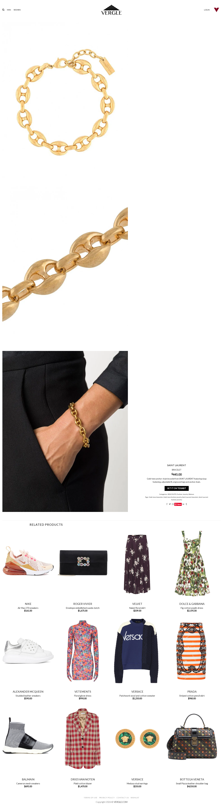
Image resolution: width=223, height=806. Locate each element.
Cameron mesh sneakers (28, 783)
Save (179, 504)
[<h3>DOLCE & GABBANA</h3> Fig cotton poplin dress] (192, 563)
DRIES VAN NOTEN (83, 779)
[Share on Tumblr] (186, 504)
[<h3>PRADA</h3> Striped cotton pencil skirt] (192, 651)
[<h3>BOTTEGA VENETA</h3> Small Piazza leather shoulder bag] (192, 739)
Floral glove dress (82, 695)
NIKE (28, 603)
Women (191, 494)
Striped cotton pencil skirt (192, 695)
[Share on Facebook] (167, 504)
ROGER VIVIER (82, 603)
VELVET (137, 603)
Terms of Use (90, 797)
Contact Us (123, 797)
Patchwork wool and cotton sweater (137, 695)
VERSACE (137, 691)
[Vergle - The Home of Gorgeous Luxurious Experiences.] (111, 10)
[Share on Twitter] (170, 504)
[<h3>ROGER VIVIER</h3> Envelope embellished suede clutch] (82, 563)
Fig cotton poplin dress (192, 608)
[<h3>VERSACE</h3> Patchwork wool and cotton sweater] (137, 651)
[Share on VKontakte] (183, 504)
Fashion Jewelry (182, 494)
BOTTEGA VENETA (192, 779)
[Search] (3, 9)
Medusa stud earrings (137, 783)
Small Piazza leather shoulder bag (192, 783)
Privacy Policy (107, 797)
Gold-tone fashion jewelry (172, 497)
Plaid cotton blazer (83, 783)
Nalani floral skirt (137, 608)
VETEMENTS (82, 691)
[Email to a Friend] (173, 504)
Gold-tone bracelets (156, 497)
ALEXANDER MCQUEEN (28, 691)
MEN (9, 10)
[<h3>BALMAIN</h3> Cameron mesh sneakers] (28, 739)
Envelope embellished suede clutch (83, 608)
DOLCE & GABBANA (191, 603)
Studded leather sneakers (28, 695)
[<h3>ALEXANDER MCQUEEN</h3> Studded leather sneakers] (28, 651)
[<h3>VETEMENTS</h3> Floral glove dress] (82, 651)
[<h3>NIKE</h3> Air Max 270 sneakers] (28, 563)
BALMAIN (28, 779)
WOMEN (17, 10)
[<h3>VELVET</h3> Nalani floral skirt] (137, 563)
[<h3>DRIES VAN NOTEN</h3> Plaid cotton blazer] (82, 739)
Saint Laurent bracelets (190, 497)
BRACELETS (172, 494)
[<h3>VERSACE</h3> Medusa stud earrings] (137, 739)
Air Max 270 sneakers (28, 608)
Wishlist (135, 797)
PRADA (192, 691)
